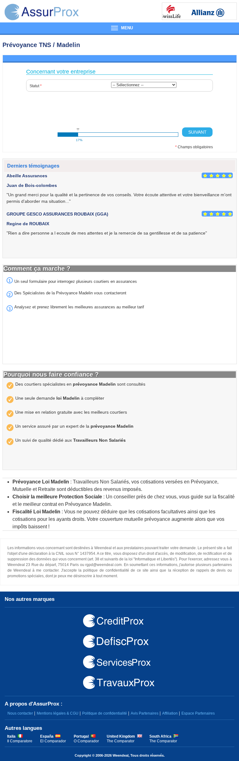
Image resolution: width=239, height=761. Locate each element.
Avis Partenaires (144, 713)
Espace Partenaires (198, 713)
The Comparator (120, 741)
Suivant (197, 132)
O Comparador (86, 741)
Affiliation (170, 713)
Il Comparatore (19, 741)
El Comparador (53, 741)
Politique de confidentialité (104, 713)
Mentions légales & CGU (57, 713)
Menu (119, 28)
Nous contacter (20, 713)
